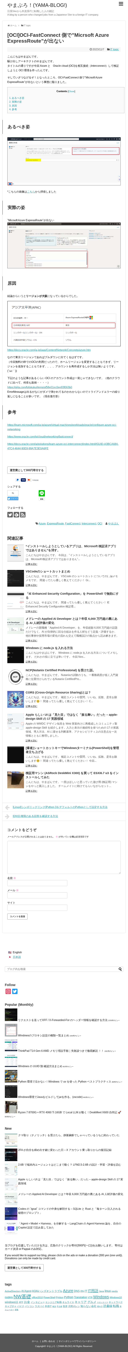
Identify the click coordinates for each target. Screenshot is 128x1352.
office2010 (37, 1297)
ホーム (35, 1341)
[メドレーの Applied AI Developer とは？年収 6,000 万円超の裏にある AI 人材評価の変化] (15, 625)
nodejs (9, 1297)
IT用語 (93, 1291)
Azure (42, 523)
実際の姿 (15, 101)
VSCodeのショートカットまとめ (48, 571)
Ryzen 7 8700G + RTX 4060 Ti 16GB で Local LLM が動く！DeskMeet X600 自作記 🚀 (69, 1112)
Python (68, 1297)
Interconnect (89, 523)
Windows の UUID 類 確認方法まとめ (40, 1066)
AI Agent (26, 1290)
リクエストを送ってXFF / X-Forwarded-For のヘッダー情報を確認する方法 (63, 1020)
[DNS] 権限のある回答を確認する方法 (35, 816)
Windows (101, 1297)
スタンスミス (102, 1302)
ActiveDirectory (13, 1291)
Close (71, 91)
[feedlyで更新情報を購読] (16, 514)
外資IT (48, 1306)
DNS (77, 1290)
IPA (82, 1291)
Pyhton (59, 1297)
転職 (116, 1306)
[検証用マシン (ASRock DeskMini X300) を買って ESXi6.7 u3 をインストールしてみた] (15, 780)
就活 (54, 1306)
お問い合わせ (48, 1341)
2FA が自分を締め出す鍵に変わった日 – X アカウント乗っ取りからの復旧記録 (65, 1150)
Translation (80, 1297)
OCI (100, 523)
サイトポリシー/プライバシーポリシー (77, 1341)
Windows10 (116, 1297)
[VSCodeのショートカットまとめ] (15, 578)
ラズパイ (39, 1306)
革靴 (16, 1310)
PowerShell (49, 1297)
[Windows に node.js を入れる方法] (15, 654)
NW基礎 (22, 1296)
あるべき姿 (16, 97)
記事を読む (31, 564)
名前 (11, 878)
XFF (21, 1302)
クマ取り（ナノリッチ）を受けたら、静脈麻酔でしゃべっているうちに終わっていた (69, 1135)
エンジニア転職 (53, 1302)
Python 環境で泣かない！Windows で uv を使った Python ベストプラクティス (64, 1081)
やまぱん (113, 523)
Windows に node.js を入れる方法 (49, 648)
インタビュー (38, 1302)
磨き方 (100, 1306)
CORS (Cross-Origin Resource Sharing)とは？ (58, 692)
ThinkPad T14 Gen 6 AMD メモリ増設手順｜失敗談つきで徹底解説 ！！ (61, 1050)
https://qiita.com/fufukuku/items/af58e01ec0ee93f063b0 (39, 387)
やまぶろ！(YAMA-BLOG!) (37, 5)
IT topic (114, 49)
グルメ (91, 1302)
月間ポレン (74, 1306)
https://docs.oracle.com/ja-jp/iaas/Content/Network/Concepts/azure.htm (49, 350)
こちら (31, 191)
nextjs (115, 1291)
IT (85, 1291)
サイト (11, 902)
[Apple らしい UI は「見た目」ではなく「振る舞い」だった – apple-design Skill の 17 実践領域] (15, 721)
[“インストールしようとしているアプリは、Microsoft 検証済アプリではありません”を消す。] (15, 553)
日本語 (17, 957)
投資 (65, 1306)
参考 (13, 109)
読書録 (107, 1306)
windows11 (11, 1302)
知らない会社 (88, 1306)
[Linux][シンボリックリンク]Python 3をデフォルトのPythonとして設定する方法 (60, 807)
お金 (27, 1302)
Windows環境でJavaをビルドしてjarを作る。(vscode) (50, 1097)
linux (108, 1291)
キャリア (81, 1302)
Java (101, 1291)
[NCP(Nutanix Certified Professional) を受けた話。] (15, 677)
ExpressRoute (55, 523)
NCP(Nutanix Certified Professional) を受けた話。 (61, 670)
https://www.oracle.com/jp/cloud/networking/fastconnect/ (40, 436)
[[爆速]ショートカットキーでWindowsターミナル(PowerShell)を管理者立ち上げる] (15, 754)
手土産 (59, 1306)
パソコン (29, 1306)
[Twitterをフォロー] (10, 514)
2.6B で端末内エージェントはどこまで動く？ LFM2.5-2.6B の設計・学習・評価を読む (69, 1164)
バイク (20, 1306)
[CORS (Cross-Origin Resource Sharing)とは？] (15, 699)
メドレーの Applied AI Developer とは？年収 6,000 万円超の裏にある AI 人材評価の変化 (70, 1194)
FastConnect (72, 523)
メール (13, 890)
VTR (90, 1297)
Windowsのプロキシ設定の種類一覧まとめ (43, 1035)
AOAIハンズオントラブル (47, 1290)
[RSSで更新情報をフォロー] (23, 514)
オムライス (68, 1302)
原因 (13, 105)
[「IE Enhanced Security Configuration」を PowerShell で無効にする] (15, 600)
